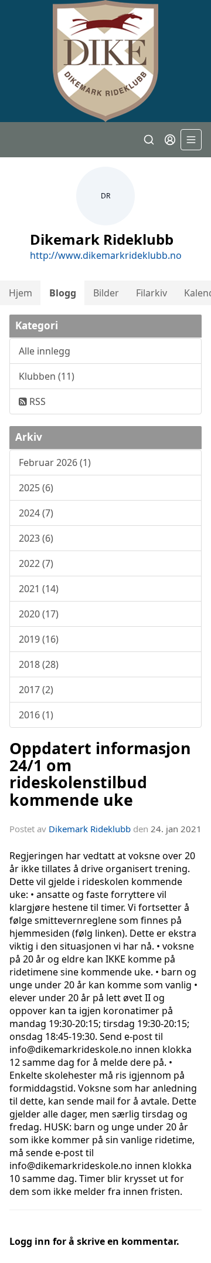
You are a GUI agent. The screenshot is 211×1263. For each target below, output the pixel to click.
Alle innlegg (44, 351)
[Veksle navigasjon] (191, 139)
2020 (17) (39, 613)
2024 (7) (36, 512)
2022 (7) (36, 563)
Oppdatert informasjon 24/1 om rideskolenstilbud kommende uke (100, 774)
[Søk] (148, 139)
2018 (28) (39, 664)
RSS (36, 401)
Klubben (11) (46, 376)
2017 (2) (36, 689)
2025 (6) (36, 487)
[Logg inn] (170, 139)
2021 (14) (39, 588)
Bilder (106, 292)
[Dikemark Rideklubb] (105, 61)
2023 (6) (36, 538)
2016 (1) (36, 714)
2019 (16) (39, 639)
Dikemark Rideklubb (90, 829)
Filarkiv (151, 292)
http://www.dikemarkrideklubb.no (106, 255)
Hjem (20, 292)
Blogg (62, 292)
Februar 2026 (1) (55, 462)
